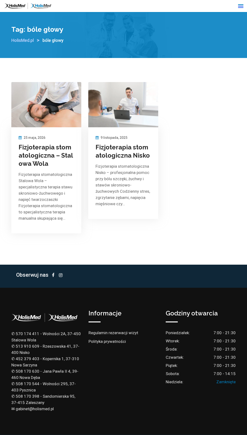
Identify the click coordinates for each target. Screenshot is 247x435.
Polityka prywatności (107, 341)
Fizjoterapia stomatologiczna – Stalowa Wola (46, 155)
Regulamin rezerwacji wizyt (113, 332)
